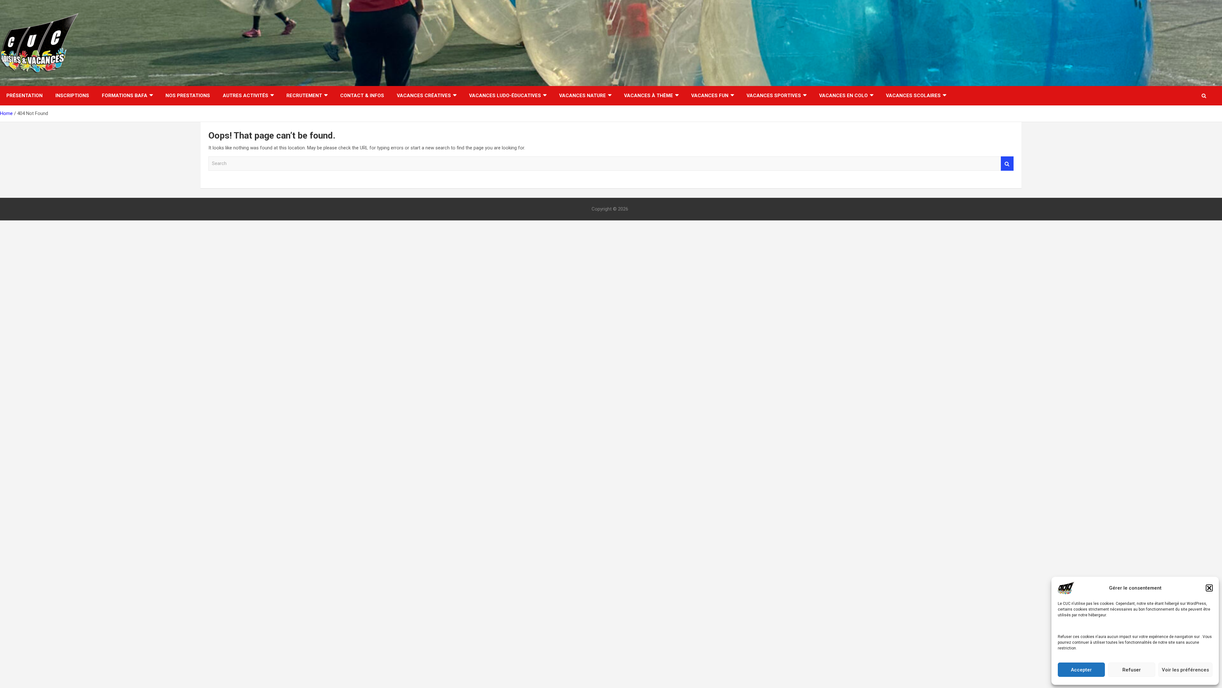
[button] (1209, 588)
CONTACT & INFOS (362, 95)
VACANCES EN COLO (843, 95)
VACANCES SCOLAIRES (913, 95)
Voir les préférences (1185, 670)
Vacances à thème (648, 95)
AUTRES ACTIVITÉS (245, 95)
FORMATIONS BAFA (124, 95)
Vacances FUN (709, 95)
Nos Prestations (187, 95)
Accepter (1081, 670)
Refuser (1131, 670)
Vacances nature (582, 95)
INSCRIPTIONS (72, 95)
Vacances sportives (774, 95)
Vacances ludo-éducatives (505, 95)
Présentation (24, 95)
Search (1007, 163)
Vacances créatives (424, 95)
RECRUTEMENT (304, 95)
